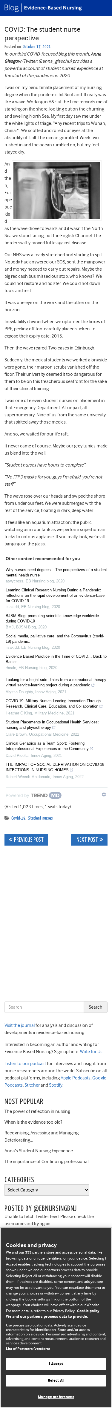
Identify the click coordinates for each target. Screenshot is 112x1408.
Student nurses (40, 818)
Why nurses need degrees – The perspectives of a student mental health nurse (56, 572)
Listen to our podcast (25, 1063)
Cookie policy (88, 1311)
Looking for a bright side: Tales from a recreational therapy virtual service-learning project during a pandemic (56, 682)
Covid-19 (18, 818)
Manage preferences (56, 1397)
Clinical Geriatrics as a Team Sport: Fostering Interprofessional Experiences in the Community (47, 746)
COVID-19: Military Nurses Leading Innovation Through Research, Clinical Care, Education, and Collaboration (53, 703)
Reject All (56, 1380)
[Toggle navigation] (100, 8)
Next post (87, 840)
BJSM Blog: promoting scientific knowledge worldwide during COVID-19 (52, 618)
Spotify (55, 1085)
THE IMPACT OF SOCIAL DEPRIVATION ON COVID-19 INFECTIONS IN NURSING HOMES (55, 767)
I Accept (56, 1364)
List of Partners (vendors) (28, 1349)
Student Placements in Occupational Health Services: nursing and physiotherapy (52, 725)
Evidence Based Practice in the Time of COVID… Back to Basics (56, 659)
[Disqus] (56, 924)
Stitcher (32, 1085)
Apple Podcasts (75, 1078)
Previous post (29, 840)
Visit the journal (19, 1025)
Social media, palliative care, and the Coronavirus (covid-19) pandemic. (55, 639)
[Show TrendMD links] (104, 794)
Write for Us (90, 1051)
